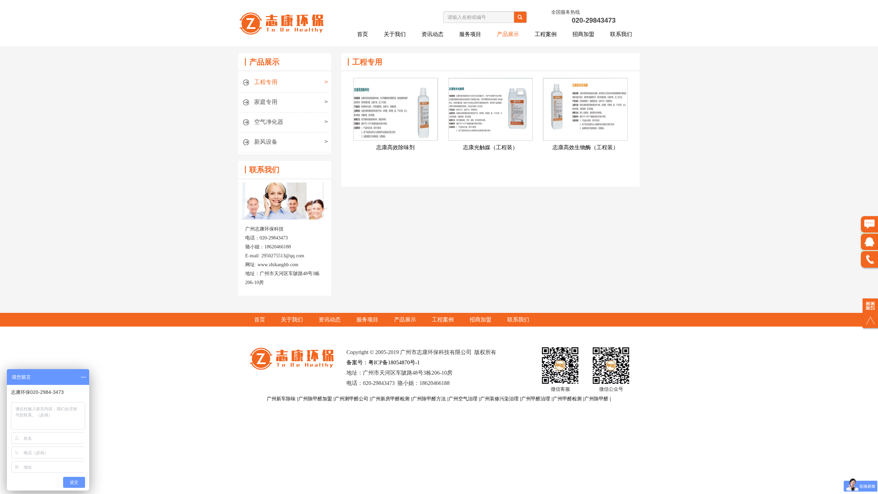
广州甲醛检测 (567, 398)
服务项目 (470, 34)
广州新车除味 (281, 398)
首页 (362, 34)
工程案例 (546, 34)
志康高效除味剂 (395, 147)
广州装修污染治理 (499, 398)
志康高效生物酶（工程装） (585, 147)
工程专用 (291, 82)
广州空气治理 (463, 398)
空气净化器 (291, 121)
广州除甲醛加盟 (315, 398)
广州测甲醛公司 (351, 398)
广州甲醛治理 (535, 398)
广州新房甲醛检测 (390, 398)
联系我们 (621, 34)
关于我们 (395, 34)
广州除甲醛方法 (429, 398)
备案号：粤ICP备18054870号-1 (383, 362)
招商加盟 (583, 34)
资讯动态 (432, 34)
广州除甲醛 (596, 398)
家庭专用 (291, 101)
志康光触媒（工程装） (490, 147)
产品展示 (508, 34)
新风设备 (291, 141)
